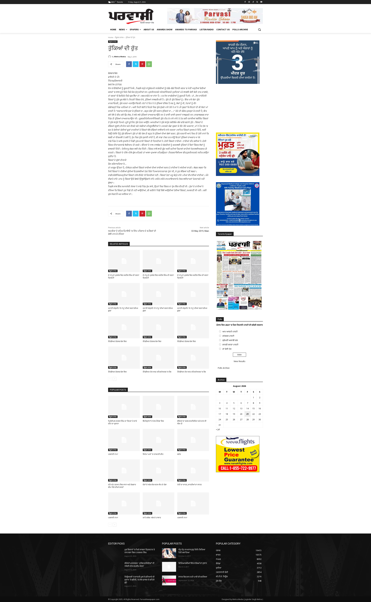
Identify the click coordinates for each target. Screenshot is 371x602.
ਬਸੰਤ (179, 454)
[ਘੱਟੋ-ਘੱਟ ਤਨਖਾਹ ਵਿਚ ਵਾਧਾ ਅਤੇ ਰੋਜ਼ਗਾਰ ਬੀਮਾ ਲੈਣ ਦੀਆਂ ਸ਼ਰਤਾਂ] (124, 470)
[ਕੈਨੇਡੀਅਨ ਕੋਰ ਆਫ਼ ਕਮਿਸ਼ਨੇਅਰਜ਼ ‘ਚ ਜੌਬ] (158, 358)
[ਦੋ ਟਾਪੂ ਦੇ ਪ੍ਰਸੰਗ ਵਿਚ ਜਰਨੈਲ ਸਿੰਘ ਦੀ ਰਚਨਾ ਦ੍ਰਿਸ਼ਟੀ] (124, 261)
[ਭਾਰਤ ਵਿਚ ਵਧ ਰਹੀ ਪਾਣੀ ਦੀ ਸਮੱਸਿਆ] (169, 580)
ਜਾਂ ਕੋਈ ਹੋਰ (226, 349)
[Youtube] (261, 2)
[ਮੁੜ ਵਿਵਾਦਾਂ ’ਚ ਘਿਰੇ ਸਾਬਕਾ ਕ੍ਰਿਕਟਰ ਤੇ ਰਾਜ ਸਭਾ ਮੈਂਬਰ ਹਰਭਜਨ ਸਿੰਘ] (115, 553)
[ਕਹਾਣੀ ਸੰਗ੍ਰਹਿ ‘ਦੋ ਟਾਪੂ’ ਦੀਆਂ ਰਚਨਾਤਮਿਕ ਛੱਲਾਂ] (124, 294)
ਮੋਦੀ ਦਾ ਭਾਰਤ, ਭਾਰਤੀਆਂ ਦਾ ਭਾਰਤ (189, 485)
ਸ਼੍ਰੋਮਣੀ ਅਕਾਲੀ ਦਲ (230, 340)
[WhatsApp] (149, 64)
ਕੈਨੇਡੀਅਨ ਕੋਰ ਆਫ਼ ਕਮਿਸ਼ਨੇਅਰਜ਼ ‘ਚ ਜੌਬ (157, 372)
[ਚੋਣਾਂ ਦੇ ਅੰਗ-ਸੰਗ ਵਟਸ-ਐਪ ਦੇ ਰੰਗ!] (158, 470)
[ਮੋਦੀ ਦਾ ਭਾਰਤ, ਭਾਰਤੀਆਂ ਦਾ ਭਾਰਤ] (193, 470)
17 (220, 414)
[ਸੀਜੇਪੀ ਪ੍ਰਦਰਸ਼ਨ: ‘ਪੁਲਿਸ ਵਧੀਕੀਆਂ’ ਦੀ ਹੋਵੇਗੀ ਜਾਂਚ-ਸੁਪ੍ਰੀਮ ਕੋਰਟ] (115, 567)
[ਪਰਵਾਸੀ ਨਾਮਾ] (124, 440)
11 (227, 408)
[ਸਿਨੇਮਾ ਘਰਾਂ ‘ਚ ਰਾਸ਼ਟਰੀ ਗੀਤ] (158, 440)
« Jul (218, 429)
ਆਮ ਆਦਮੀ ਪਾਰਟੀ (230, 331)
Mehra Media (120, 56)
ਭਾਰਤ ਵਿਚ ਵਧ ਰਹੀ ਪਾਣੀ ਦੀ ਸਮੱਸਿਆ (192, 577)
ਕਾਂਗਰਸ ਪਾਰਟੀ (228, 336)
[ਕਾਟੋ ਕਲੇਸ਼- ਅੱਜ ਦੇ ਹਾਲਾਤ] (158, 503)
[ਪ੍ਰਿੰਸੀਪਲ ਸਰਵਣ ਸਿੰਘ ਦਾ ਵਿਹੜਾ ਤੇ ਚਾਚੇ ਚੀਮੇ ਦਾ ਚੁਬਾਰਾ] (124, 407)
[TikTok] (253, 2)
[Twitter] (257, 2)
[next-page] (114, 379)
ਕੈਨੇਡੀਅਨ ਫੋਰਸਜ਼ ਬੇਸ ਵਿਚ (117, 341)
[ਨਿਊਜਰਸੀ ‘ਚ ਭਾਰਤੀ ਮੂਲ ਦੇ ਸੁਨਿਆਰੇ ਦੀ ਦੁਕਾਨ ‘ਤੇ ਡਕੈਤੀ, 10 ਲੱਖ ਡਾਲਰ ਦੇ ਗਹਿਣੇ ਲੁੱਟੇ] (115, 580)
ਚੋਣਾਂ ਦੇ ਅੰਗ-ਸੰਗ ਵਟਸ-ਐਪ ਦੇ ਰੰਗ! (155, 485)
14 (247, 408)
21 (247, 414)
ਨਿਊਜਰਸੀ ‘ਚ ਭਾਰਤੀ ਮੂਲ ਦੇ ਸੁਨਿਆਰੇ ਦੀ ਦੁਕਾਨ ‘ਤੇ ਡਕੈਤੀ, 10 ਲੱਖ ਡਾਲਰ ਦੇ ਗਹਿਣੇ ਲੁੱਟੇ (139, 580)
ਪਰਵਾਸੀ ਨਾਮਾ (113, 454)
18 (227, 414)
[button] (259, 29)
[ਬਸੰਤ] (193, 440)
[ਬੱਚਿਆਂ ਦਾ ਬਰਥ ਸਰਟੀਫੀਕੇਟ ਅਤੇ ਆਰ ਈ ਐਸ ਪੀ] (193, 407)
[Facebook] (245, 2)
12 (234, 408)
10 (220, 408)
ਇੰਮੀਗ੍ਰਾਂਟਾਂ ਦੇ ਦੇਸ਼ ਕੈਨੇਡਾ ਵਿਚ (153, 421)
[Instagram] (249, 2)
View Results (239, 361)
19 (234, 414)
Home (110, 37)
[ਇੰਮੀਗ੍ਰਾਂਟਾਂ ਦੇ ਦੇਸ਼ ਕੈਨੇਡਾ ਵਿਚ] (158, 407)
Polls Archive (224, 368)
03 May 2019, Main (200, 231)
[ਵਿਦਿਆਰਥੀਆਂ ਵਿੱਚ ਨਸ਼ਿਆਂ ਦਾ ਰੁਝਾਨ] (169, 567)
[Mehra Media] (110, 56)
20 (241, 414)
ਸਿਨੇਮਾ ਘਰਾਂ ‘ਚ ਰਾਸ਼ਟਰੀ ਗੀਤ (153, 454)
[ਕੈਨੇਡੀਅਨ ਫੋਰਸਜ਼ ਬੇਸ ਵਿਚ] (124, 327)
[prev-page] (110, 379)
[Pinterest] (142, 64)
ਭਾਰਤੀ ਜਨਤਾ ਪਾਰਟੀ (230, 344)
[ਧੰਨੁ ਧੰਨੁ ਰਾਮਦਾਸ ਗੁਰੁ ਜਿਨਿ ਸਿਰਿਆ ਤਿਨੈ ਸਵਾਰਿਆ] (169, 553)
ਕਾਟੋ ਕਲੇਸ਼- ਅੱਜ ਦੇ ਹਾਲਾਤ (152, 518)
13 (241, 408)
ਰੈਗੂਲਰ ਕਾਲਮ (119, 37)
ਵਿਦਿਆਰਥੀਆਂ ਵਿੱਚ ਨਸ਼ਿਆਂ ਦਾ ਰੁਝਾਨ (192, 563)
